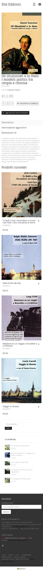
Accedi (4, 555)
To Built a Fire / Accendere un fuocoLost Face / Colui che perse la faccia (19, 221)
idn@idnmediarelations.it (18, 540)
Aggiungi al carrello (29, 103)
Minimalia (5, 86)
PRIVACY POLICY (6, 557)
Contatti (10, 555)
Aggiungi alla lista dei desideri (16, 113)
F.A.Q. (17, 555)
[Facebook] (3, 545)
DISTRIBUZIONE (26, 555)
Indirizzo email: (7, 503)
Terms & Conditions (20, 557)
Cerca (8, 428)
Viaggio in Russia (11, 406)
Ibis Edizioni (11, 4)
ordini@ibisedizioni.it (20, 526)
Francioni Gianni (13, 90)
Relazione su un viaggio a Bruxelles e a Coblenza (20, 344)
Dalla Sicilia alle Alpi (12, 283)
